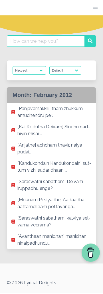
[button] (95, 7)
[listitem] (51, 112)
